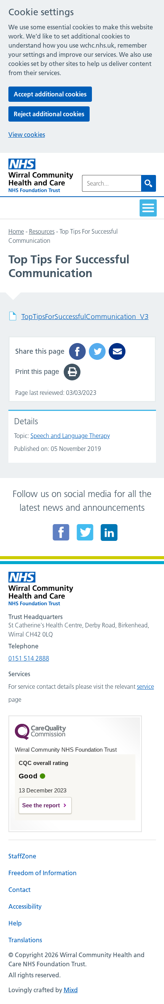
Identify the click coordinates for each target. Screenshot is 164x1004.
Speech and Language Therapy (70, 435)
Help (15, 923)
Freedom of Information (42, 873)
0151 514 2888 (28, 658)
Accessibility (25, 906)
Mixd (71, 990)
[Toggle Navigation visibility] (148, 208)
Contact (19, 889)
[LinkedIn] (109, 532)
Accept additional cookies (50, 94)
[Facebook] (61, 532)
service (145, 686)
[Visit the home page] (40, 175)
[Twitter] (85, 532)
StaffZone (22, 856)
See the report (41, 805)
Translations (25, 940)
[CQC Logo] (40, 738)
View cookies (26, 134)
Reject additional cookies (49, 114)
